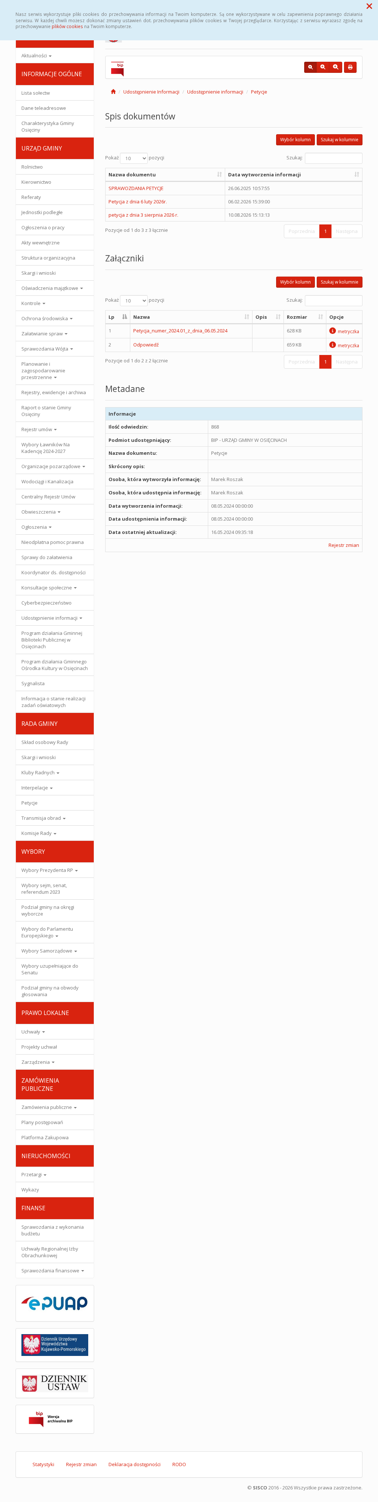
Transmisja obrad (41, 818)
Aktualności (34, 55)
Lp (111, 317)
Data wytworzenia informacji (264, 174)
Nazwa (141, 317)
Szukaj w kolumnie (339, 139)
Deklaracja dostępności (135, 1464)
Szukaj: (294, 157)
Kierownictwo (36, 182)
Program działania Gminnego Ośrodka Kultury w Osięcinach (54, 664)
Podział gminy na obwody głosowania (50, 991)
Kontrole (31, 303)
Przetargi (32, 1174)
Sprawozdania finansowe (50, 1270)
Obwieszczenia (39, 511)
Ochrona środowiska (45, 318)
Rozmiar (297, 317)
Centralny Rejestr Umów (48, 496)
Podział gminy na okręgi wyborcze (47, 910)
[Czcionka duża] (335, 67)
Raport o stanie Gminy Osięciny (46, 410)
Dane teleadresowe (43, 108)
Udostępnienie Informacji (151, 91)
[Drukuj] (350, 67)
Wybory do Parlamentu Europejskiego (47, 932)
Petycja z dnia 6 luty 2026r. (138, 201)
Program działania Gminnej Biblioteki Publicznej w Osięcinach (51, 640)
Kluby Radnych (38, 772)
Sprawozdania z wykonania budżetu (52, 1230)
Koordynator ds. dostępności (53, 572)
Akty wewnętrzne (40, 242)
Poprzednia (302, 231)
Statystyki (43, 1464)
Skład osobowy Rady (44, 742)
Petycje (29, 802)
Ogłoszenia (34, 527)
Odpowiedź (146, 344)
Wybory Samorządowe (47, 950)
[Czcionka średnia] (322, 67)
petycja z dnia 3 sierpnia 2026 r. (143, 215)
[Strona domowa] (113, 91)
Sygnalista (33, 683)
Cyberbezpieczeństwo (46, 602)
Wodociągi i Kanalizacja (47, 481)
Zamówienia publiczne (47, 1107)
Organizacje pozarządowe (51, 466)
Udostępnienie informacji (50, 618)
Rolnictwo (32, 166)
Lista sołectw (35, 92)
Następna (347, 231)
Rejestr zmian (344, 545)
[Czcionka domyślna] (310, 67)
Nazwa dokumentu (132, 174)
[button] (369, 6)
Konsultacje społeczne (47, 587)
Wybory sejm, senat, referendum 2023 (44, 888)
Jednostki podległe (42, 212)
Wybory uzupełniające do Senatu (49, 969)
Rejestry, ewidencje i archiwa (53, 392)
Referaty (31, 197)
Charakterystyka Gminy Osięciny (47, 126)
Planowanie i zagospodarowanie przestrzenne (43, 370)
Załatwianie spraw (42, 333)
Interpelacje (35, 787)
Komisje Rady (37, 833)
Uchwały (31, 1031)
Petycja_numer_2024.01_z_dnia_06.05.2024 (180, 330)
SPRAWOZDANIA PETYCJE (136, 188)
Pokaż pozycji (134, 157)
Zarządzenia (36, 1062)
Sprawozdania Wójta (45, 348)
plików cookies (67, 26)
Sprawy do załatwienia (46, 557)
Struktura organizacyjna (48, 257)
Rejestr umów (37, 429)
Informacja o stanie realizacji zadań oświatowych (53, 701)
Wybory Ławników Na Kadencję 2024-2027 (45, 447)
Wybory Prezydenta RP (47, 870)
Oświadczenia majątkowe (50, 288)
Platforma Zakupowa (45, 1137)
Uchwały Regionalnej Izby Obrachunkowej (49, 1252)
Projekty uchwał (39, 1046)
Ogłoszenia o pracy (43, 227)
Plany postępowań (42, 1122)
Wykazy (30, 1189)
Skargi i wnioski (38, 273)
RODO (179, 1464)
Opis (261, 317)
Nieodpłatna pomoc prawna (52, 542)
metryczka (348, 331)
